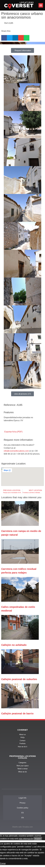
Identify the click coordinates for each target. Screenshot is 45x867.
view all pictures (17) (22, 394)
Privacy (22, 803)
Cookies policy (22, 808)
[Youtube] (22, 783)
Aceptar (38, 839)
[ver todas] (22, 69)
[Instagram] (29, 783)
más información (26, 839)
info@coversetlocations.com (16, 451)
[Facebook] (15, 783)
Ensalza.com (28, 827)
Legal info (22, 798)
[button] (40, 5)
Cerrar (3, 863)
